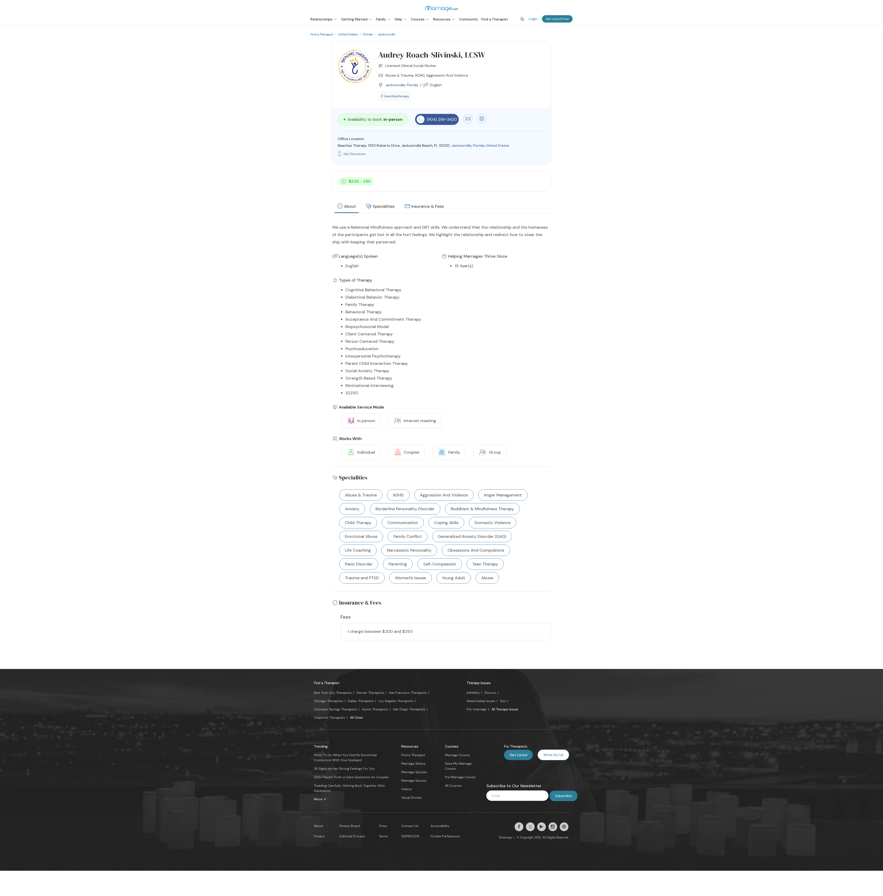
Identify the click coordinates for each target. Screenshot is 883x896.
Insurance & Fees (427, 206)
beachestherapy (396, 96)
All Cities (356, 717)
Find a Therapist (326, 683)
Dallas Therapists (361, 701)
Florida (412, 85)
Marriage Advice (413, 763)
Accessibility (439, 826)
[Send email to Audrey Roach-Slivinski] (468, 122)
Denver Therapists (370, 693)
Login (533, 19)
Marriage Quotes (414, 780)
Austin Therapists (375, 709)
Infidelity (473, 693)
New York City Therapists (333, 693)
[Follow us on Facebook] (519, 826)
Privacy (319, 836)
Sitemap (505, 837)
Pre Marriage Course (460, 777)
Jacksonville (395, 85)
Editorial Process (352, 836)
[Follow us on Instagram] (552, 826)
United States (497, 145)
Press (383, 826)
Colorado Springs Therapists (335, 709)
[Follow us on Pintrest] (564, 826)
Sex (503, 701)
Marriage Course (457, 755)
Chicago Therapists (328, 701)
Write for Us (553, 754)
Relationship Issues (481, 701)
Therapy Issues (479, 683)
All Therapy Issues (505, 709)
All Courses (453, 786)
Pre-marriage (477, 709)
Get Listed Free (557, 19)
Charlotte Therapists (329, 717)
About (350, 206)
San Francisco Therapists (408, 693)
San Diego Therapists (409, 709)
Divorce (490, 693)
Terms (383, 836)
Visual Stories (411, 797)
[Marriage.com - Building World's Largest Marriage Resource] (441, 8)
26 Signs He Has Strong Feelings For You (344, 768)
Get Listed (518, 754)
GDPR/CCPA (410, 836)
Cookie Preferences (445, 836)
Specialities (384, 206)
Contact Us (410, 826)
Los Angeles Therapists (395, 701)
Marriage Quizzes (414, 772)
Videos (406, 789)
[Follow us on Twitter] (530, 826)
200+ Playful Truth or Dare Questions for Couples (351, 777)
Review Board (350, 826)
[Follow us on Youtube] (541, 826)
